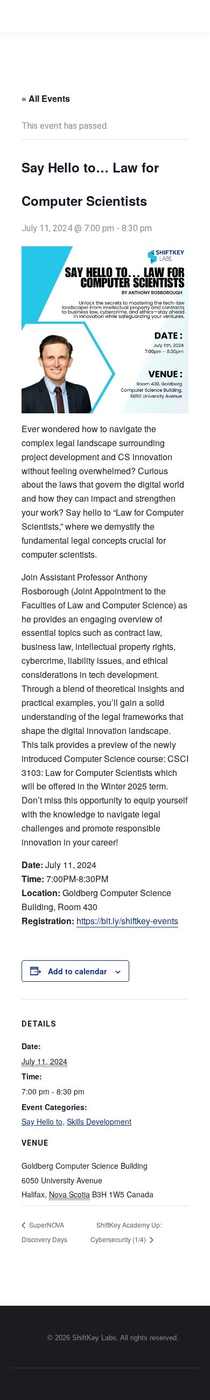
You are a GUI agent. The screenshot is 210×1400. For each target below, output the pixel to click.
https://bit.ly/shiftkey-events (127, 920)
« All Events (46, 98)
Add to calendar (77, 971)
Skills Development (99, 1121)
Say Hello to (42, 1121)
